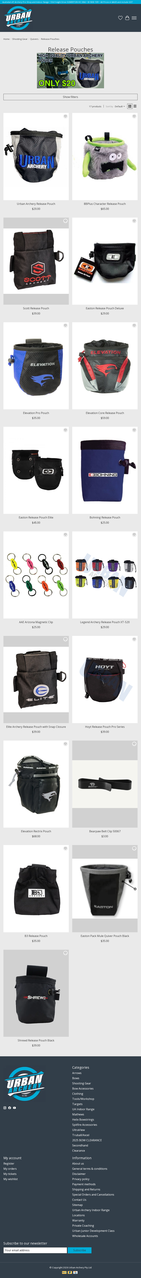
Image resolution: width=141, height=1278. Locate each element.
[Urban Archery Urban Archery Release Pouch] (36, 156)
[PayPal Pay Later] (70, 1273)
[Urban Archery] (18, 18)
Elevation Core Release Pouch (105, 413)
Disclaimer (79, 1174)
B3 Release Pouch (36, 936)
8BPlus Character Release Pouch (105, 204)
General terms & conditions (89, 1169)
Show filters (70, 97)
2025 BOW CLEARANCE (87, 1140)
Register (8, 1163)
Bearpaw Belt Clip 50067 (105, 831)
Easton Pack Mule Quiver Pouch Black (105, 936)
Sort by (109, 106)
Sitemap (77, 1205)
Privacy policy (80, 1179)
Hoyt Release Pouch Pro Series (105, 727)
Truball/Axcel (80, 1135)
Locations (78, 1215)
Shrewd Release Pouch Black (36, 1040)
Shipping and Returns (86, 1189)
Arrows (77, 1073)
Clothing (77, 1094)
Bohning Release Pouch (105, 517)
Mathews (78, 1114)
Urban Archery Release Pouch (36, 204)
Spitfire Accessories (84, 1125)
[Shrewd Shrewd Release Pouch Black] (36, 993)
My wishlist (10, 1179)
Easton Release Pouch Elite (36, 517)
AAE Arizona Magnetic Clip (36, 622)
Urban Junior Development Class (93, 1231)
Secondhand (80, 1145)
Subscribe (79, 1250)
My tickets (10, 1174)
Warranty (78, 1220)
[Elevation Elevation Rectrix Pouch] (36, 784)
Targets (77, 1104)
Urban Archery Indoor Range (91, 1210)
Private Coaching (83, 1225)
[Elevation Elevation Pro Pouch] (36, 365)
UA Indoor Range (83, 1109)
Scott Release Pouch (36, 308)
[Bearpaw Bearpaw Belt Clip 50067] (105, 784)
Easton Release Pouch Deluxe (105, 308)
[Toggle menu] (134, 17)
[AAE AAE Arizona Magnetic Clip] (36, 574)
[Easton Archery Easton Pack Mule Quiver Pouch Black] (105, 888)
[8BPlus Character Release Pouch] (105, 156)
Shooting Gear (20, 39)
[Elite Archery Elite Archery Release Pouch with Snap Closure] (36, 679)
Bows (75, 1078)
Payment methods (84, 1184)
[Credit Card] (75, 1273)
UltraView (78, 1130)
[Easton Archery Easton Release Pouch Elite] (36, 470)
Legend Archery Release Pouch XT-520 (105, 622)
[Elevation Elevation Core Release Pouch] (105, 365)
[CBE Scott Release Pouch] (36, 261)
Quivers (34, 39)
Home (6, 39)
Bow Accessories (83, 1088)
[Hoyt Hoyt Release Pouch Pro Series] (105, 679)
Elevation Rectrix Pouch (36, 831)
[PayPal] (64, 1273)
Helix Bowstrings (83, 1119)
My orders (10, 1169)
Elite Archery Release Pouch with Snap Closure (36, 727)
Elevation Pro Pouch (36, 413)
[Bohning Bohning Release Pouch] (105, 470)
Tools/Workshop (83, 1099)
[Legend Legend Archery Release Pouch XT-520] (105, 574)
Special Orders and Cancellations (93, 1194)
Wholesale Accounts (85, 1236)
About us (78, 1163)
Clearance (78, 1150)
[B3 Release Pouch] (36, 888)
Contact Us (79, 1200)
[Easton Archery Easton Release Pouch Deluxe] (105, 261)
